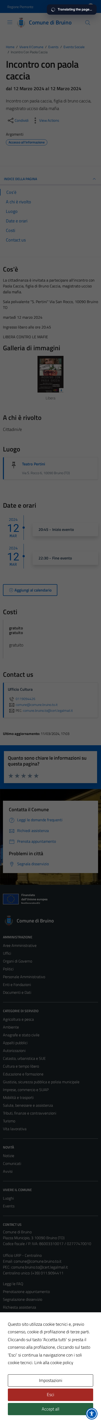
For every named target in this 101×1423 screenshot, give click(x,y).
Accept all (50, 1409)
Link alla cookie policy (53, 1362)
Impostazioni (50, 1380)
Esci (50, 1394)
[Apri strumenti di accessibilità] (92, 1414)
